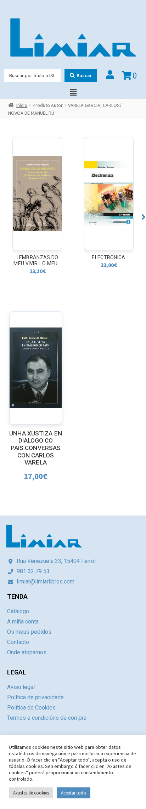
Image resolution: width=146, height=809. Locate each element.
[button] (143, 216)
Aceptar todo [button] (73, 793)
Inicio (21, 105)
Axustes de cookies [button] (31, 793)
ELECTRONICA (108, 257)
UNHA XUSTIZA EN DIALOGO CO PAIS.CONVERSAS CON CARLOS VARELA (35, 448)
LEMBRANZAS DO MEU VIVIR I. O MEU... (37, 260)
